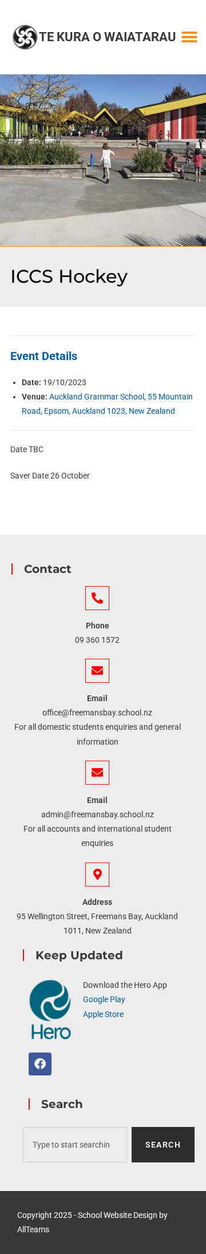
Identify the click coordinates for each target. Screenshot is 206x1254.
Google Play (104, 999)
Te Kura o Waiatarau (107, 37)
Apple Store (103, 1014)
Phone (97, 625)
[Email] (97, 671)
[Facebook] (40, 1064)
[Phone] (97, 598)
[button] (189, 37)
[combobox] (75, 1144)
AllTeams (33, 1229)
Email (97, 698)
